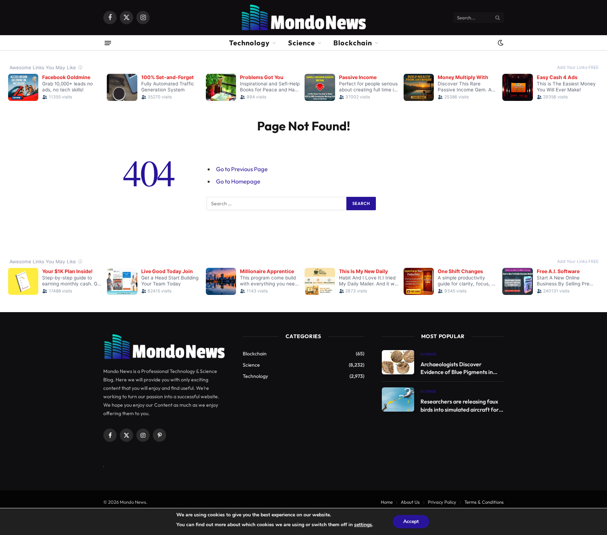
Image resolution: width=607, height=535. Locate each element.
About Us (410, 502)
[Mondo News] (303, 17)
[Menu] (108, 43)
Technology (249, 42)
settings (363, 524)
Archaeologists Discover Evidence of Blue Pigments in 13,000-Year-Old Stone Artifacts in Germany (456, 368)
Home (387, 502)
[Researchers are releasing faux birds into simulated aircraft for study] (398, 399)
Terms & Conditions (484, 502)
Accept (411, 521)
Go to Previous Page (242, 169)
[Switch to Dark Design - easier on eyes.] (500, 43)
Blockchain (352, 42)
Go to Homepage (238, 181)
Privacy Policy (442, 502)
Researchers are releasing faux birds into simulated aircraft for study (459, 406)
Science (301, 42)
